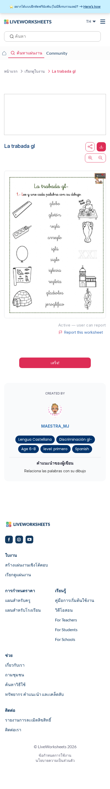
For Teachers (66, 619)
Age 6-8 (28, 448)
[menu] (103, 21)
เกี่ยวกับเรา (15, 664)
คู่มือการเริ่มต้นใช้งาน (74, 600)
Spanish (82, 448)
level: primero (55, 448)
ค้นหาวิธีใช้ (15, 684)
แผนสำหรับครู (17, 600)
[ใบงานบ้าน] (4, 53)
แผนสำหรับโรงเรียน (23, 610)
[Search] (10, 36)
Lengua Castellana (35, 439)
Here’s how (92, 6)
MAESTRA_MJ (55, 426)
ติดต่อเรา (13, 729)
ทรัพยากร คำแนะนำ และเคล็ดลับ (34, 694)
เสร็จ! (55, 363)
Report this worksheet (83, 332)
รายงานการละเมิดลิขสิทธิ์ (28, 719)
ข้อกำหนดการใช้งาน (55, 755)
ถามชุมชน (14, 674)
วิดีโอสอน (64, 610)
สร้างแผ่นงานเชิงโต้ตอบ (26, 564)
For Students (66, 629)
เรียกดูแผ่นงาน (18, 574)
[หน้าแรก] (27, 21)
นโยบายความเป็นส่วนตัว (55, 760)
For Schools (65, 639)
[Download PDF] (101, 146)
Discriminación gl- (75, 439)
